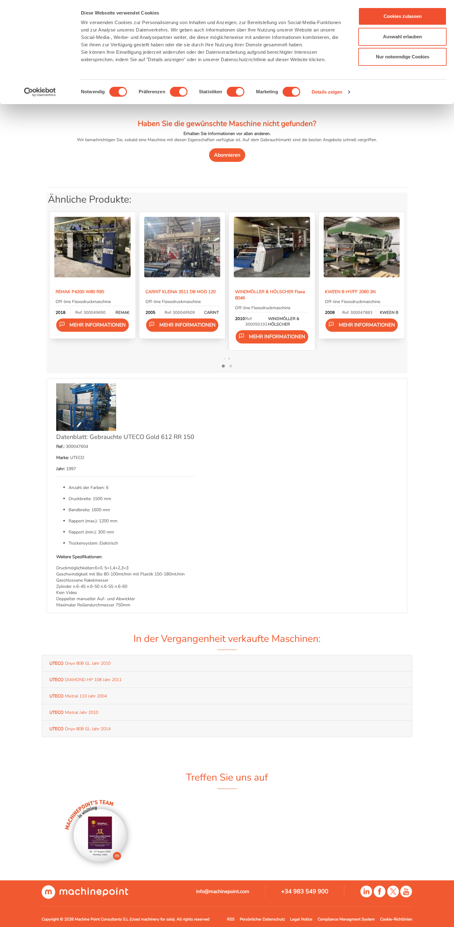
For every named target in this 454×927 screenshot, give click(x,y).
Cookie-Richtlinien (396, 919)
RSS (230, 919)
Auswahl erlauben (402, 36)
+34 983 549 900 (304, 891)
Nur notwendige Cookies (402, 56)
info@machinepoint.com (222, 891)
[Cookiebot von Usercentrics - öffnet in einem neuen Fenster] (40, 92)
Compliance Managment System (346, 919)
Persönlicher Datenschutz (262, 919)
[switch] (178, 92)
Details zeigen (327, 92)
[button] (223, 366)
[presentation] (224, 358)
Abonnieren (227, 155)
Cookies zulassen (403, 16)
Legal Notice (301, 919)
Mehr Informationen (97, 325)
